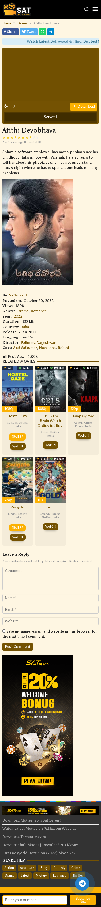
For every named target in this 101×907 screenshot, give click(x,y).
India (24, 327)
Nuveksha (47, 347)
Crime (45, 432)
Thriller (54, 432)
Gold (50, 507)
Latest (22, 513)
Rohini (63, 347)
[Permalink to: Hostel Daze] (17, 388)
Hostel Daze (17, 416)
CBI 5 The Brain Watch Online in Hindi (50, 421)
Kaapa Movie (83, 416)
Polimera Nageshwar (38, 342)
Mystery (41, 875)
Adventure (27, 868)
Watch (17, 446)
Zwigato (17, 507)
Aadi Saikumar (25, 347)
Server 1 (50, 117)
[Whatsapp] (42, 31)
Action (78, 422)
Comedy (12, 422)
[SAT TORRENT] (17, 9)
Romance (39, 311)
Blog (43, 868)
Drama (23, 311)
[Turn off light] (6, 106)
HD (40, 500)
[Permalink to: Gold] (50, 479)
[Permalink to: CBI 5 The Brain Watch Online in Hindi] (50, 388)
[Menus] (95, 9)
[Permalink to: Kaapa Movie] (83, 388)
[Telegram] (50, 31)
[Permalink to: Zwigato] (17, 479)
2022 (18, 316)
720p (74, 409)
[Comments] (13, 106)
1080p (9, 409)
